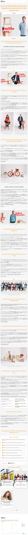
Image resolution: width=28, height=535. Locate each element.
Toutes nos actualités (13, 510)
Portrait (2, 526)
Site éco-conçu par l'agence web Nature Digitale (17, 533)
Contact (2, 524)
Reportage (12, 526)
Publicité (12, 528)
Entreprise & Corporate (14, 524)
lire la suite (7, 486)
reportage (24, 274)
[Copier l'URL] (14, 463)
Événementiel (2, 528)
